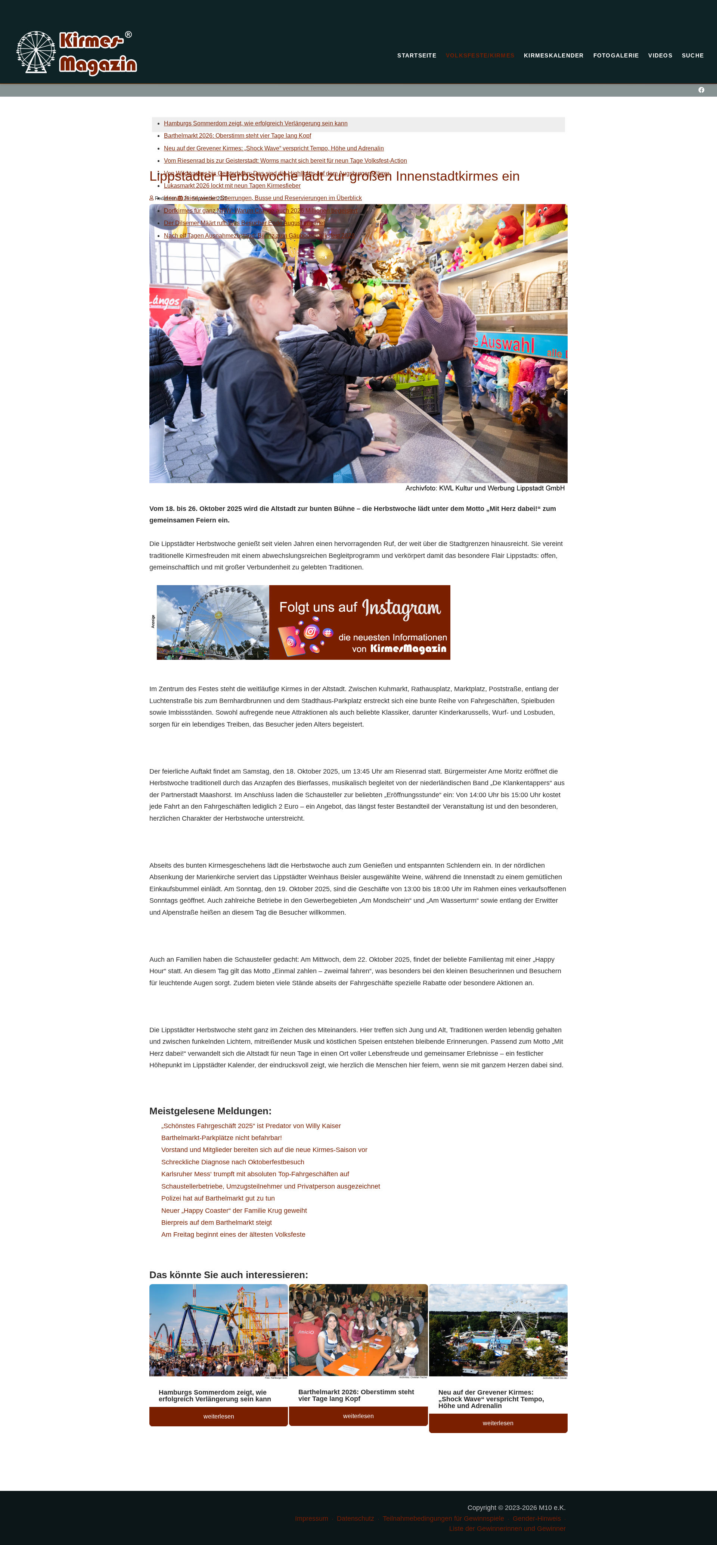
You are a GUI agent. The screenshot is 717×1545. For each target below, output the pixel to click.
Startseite (417, 55)
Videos (660, 55)
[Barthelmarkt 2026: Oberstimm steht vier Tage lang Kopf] (358, 1333)
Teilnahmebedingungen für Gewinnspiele (443, 1518)
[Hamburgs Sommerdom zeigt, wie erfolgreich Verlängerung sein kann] (218, 1333)
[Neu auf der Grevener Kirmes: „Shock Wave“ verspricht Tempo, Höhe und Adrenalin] (498, 1333)
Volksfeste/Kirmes (480, 55)
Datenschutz (355, 1518)
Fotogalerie (616, 55)
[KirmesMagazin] (76, 54)
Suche (693, 55)
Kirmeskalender (554, 55)
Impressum (311, 1518)
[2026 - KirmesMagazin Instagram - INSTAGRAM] (299, 622)
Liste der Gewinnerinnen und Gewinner (507, 1528)
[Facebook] (701, 90)
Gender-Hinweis (537, 1518)
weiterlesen (219, 1416)
